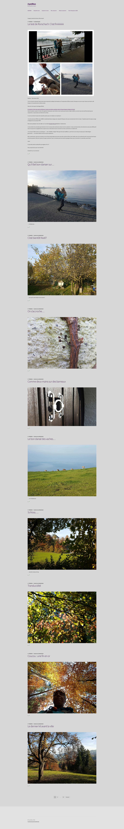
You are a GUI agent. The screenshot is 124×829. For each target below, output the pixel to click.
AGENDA (29, 10)
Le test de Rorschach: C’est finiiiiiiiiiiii (46, 24)
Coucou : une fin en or (39, 656)
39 (63, 797)
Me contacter (54, 10)
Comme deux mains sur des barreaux (47, 381)
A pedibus (32, 4)
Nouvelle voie (37, 10)
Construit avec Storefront (33, 821)
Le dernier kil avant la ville (41, 726)
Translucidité (34, 585)
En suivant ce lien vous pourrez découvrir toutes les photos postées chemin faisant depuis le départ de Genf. (51, 109)
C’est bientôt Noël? (37, 237)
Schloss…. (33, 512)
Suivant (67, 797)
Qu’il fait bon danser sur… (41, 164)
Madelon (31, 21)
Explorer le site (45, 10)
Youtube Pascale (52, 123)
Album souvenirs (62, 10)
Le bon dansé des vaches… (41, 439)
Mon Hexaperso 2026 (73, 10)
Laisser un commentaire (38, 162)
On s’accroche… (36, 311)
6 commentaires (37, 21)
